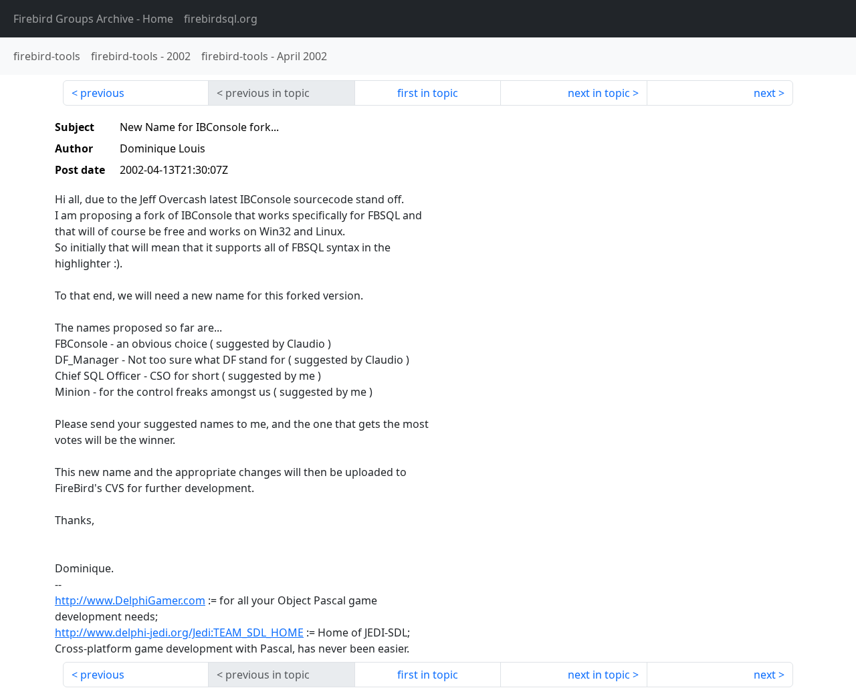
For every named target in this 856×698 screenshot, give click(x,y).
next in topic (599, 93)
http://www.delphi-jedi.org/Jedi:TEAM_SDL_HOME (179, 632)
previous (102, 93)
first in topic (427, 93)
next (765, 93)
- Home (93, 18)
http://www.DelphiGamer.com (130, 600)
